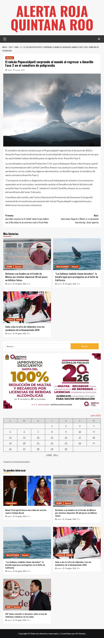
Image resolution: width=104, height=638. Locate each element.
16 (66, 437)
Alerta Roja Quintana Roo (52, 17)
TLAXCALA (19, 319)
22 (52, 443)
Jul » (55, 455)
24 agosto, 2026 (20, 284)
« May (49, 455)
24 (80, 443)
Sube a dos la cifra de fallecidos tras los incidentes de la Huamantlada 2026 (25, 328)
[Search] (99, 39)
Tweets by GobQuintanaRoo (16, 461)
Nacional (9, 58)
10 (80, 431)
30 (66, 449)
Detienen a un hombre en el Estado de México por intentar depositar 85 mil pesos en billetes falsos (26, 277)
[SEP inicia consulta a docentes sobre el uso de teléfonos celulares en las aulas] (27, 594)
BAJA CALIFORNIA (62, 266)
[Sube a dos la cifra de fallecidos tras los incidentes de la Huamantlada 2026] (27, 307)
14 (38, 437)
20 (24, 443)
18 (93, 437)
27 (24, 449)
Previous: (27, 219)
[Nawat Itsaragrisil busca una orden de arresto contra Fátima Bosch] (27, 491)
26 (10, 449)
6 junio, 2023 (20, 70)
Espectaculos (11, 503)
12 (10, 437)
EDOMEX (9, 266)
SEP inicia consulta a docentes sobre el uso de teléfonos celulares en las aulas (26, 615)
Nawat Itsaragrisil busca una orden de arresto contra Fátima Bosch (25, 511)
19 (10, 443)
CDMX (8, 607)
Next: (80, 219)
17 (80, 437)
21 (38, 443)
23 (66, 443)
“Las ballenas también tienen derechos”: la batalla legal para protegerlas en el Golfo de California (76, 277)
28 (38, 449)
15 (52, 437)
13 (24, 437)
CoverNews (65, 633)
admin (10, 70)
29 (52, 449)
